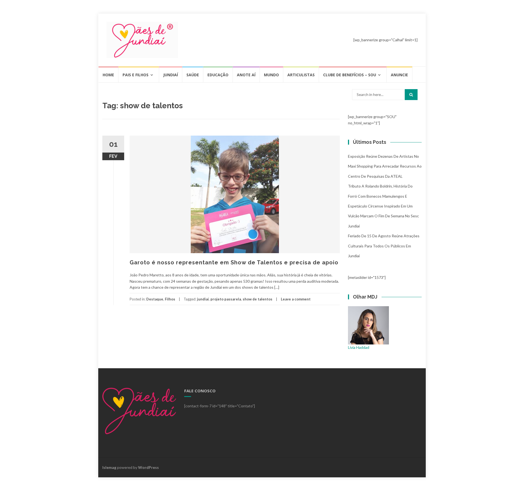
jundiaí (203, 299)
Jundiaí (170, 74)
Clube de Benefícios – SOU (349, 74)
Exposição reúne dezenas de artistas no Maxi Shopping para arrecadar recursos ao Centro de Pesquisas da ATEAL (385, 166)
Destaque (154, 299)
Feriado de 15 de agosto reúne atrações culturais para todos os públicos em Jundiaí (383, 245)
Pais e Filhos (135, 74)
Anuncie (399, 74)
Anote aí (246, 74)
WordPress (148, 467)
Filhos (170, 299)
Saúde (192, 74)
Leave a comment (296, 299)
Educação (217, 74)
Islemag (109, 467)
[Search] (411, 94)
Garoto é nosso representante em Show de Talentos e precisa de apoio (234, 262)
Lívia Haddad (358, 347)
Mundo (271, 74)
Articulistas (301, 74)
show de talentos (257, 299)
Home (108, 74)
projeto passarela (225, 299)
